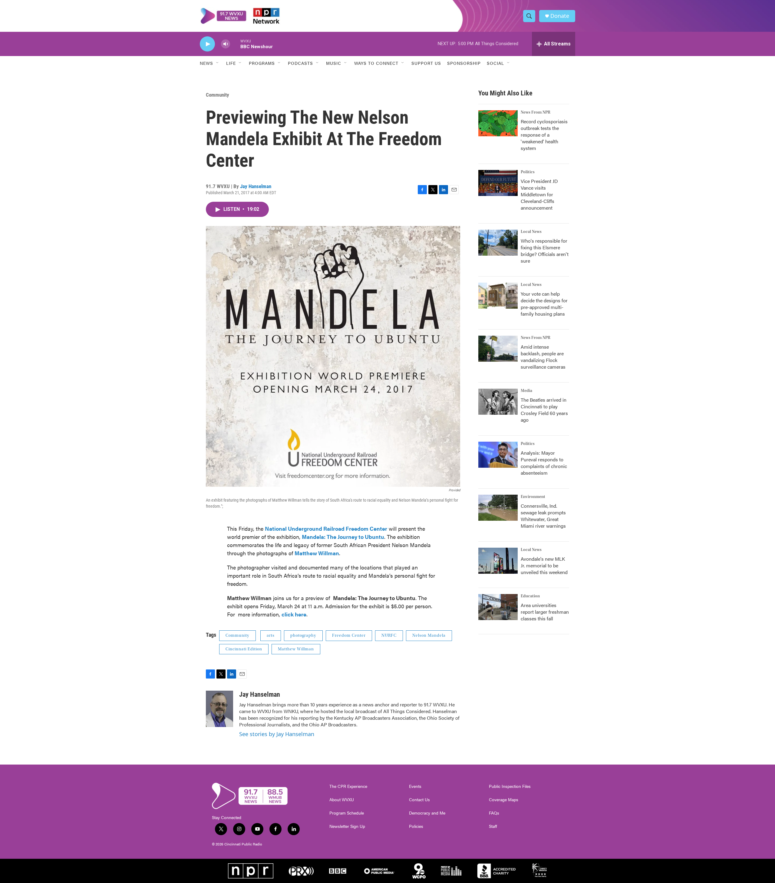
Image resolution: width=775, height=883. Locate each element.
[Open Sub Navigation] (217, 63)
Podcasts (300, 63)
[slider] (235, 44)
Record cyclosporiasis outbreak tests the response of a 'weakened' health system (544, 134)
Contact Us (419, 799)
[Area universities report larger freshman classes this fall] (498, 607)
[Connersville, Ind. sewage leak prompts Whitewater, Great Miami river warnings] (498, 508)
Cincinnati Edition (244, 649)
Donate (559, 16)
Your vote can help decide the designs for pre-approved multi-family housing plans (544, 303)
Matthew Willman (296, 649)
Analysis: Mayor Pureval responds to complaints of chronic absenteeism (544, 462)
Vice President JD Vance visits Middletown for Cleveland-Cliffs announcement (539, 194)
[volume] (225, 44)
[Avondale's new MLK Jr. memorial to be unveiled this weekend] (498, 561)
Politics (528, 172)
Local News (531, 231)
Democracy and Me (427, 813)
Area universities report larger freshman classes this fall (545, 612)
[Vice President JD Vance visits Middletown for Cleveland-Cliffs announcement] (498, 183)
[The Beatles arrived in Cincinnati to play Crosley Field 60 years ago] (498, 402)
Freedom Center (349, 635)
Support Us (426, 63)
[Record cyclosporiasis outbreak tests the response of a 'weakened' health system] (498, 123)
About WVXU (341, 799)
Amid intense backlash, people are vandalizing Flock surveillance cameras (543, 356)
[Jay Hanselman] (219, 709)
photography (303, 635)
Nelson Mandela (429, 635)
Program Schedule (346, 813)
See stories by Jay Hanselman (276, 734)
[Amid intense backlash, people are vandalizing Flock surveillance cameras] (498, 349)
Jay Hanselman (255, 186)
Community (217, 95)
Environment (533, 496)
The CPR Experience (348, 786)
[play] (207, 44)
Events (415, 786)
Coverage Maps (503, 799)
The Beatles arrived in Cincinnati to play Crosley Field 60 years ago (544, 409)
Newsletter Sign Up (347, 826)
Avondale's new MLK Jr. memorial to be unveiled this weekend (544, 565)
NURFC (389, 635)
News (206, 63)
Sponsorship (464, 63)
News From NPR (535, 112)
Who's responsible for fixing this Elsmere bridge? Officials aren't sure (545, 250)
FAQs (494, 813)
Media (526, 390)
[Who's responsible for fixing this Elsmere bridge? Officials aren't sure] (498, 243)
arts (271, 635)
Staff (493, 826)
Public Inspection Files (510, 786)
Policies (416, 826)
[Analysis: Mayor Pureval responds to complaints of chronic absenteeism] (498, 455)
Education (530, 596)
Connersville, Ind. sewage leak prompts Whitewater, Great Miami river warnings (543, 515)
